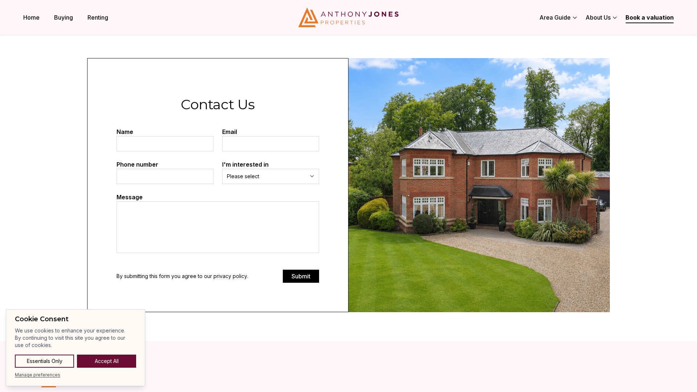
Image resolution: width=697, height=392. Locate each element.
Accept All (107, 361)
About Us (598, 17)
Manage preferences (37, 374)
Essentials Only (44, 361)
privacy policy (230, 276)
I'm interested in (245, 164)
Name (125, 131)
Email (229, 131)
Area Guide (555, 17)
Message (130, 197)
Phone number (137, 164)
